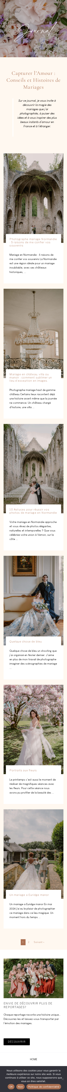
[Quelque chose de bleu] (33, 600)
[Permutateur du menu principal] (63, 11)
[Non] (62, 1079)
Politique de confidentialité (43, 1086)
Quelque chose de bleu (25, 641)
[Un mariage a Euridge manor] (33, 853)
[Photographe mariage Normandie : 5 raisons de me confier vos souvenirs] (33, 198)
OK (11, 1086)
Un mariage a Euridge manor (29, 895)
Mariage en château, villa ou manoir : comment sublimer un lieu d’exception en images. (30, 377)
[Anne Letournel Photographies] (12, 11)
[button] (33, 1059)
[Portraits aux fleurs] (33, 729)
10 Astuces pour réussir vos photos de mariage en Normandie (33, 511)
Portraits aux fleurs (23, 770)
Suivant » (39, 942)
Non (20, 1086)
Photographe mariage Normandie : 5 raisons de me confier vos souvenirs (33, 242)
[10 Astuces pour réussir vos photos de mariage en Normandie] (33, 468)
